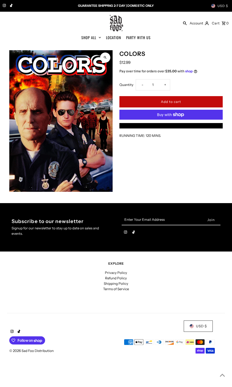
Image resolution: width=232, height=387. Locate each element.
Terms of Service (116, 289)
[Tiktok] (10, 5)
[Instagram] (4, 5)
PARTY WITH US (138, 37)
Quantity (126, 85)
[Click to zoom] (105, 57)
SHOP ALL (88, 37)
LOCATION (113, 37)
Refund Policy (116, 278)
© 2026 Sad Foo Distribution (31, 351)
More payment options (171, 125)
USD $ (223, 6)
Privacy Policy (116, 273)
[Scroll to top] (222, 375)
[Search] (185, 23)
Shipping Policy (116, 283)
